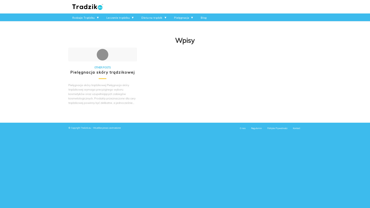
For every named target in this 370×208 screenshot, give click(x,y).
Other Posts (102, 67)
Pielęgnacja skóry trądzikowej (102, 72)
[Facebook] (299, 7)
